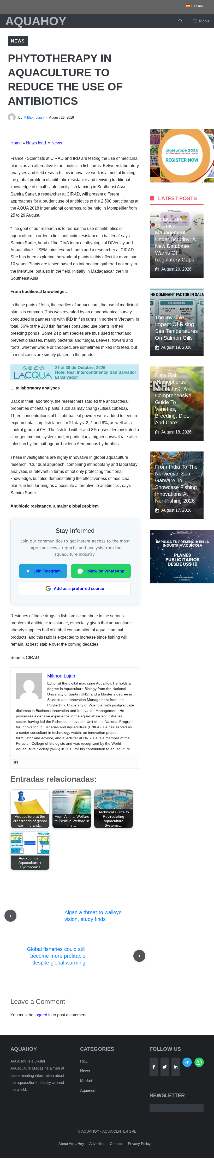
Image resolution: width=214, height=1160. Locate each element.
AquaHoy (36, 21)
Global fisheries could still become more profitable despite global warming (56, 956)
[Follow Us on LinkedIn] (175, 1067)
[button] (180, 21)
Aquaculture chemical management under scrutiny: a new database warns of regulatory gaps (175, 239)
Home (16, 143)
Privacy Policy (139, 1143)
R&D (84, 1061)
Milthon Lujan (33, 117)
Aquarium (88, 1090)
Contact (116, 1143)
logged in (43, 1015)
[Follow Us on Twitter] (164, 1067)
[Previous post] (10, 916)
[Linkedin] (15, 762)
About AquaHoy (71, 1143)
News (18, 41)
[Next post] (139, 956)
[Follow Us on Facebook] (154, 1067)
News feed (36, 143)
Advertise (97, 1143)
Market (86, 1080)
